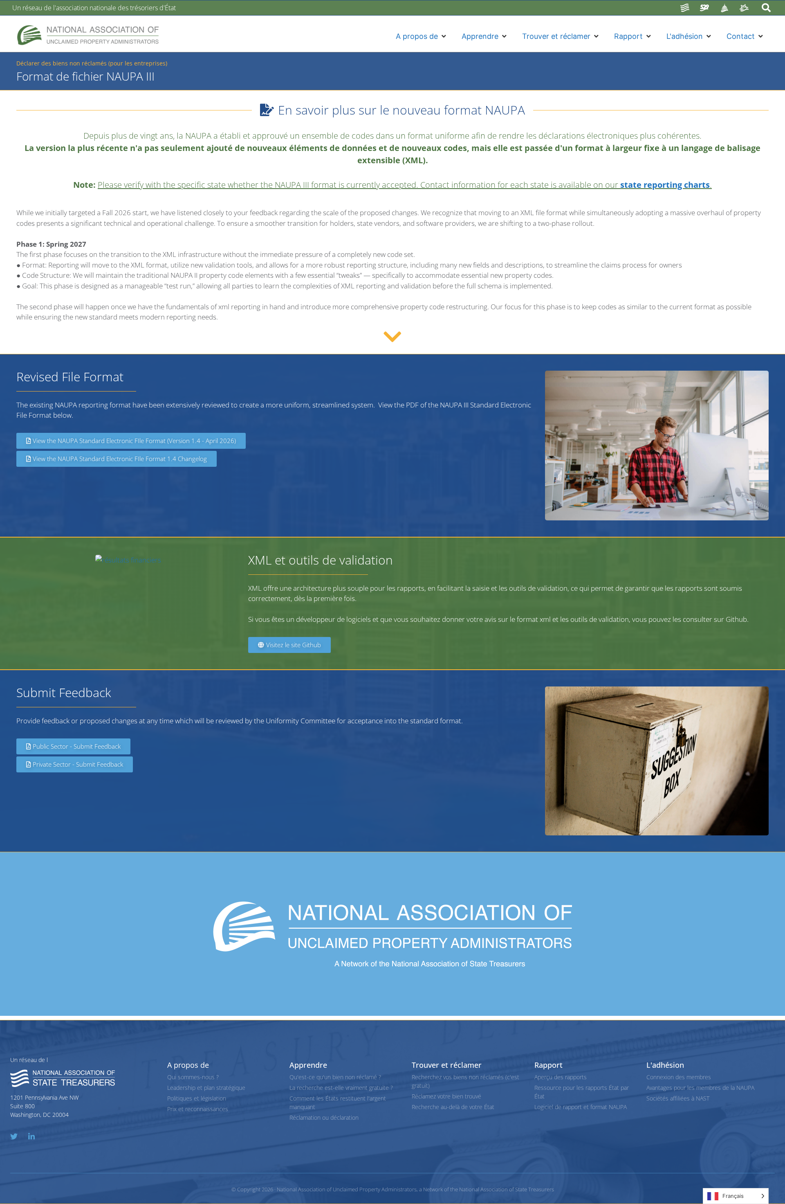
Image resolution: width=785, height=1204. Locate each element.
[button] (421, 36)
